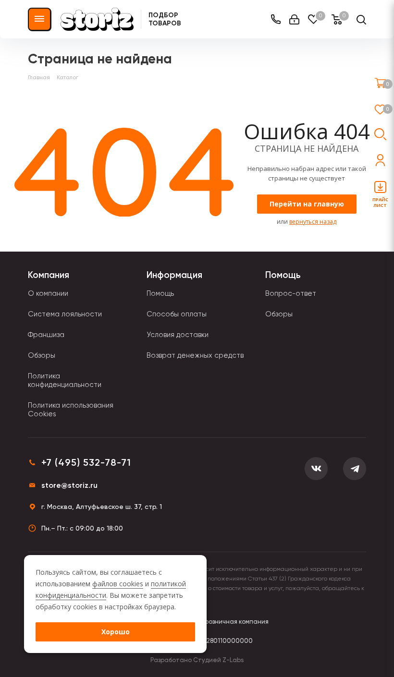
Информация (174, 274)
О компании (48, 293)
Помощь (160, 293)
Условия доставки (178, 334)
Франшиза (46, 334)
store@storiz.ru (69, 485)
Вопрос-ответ (290, 293)
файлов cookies (117, 583)
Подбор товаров (164, 19)
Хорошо (115, 631)
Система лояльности (65, 314)
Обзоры (41, 355)
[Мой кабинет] (294, 19)
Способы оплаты (177, 314)
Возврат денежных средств (195, 355)
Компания (48, 274)
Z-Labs (233, 660)
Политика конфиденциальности (64, 380)
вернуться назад (312, 222)
